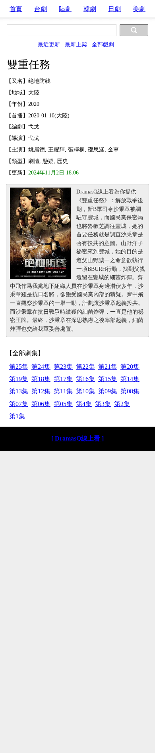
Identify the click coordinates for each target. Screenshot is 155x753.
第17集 (63, 379)
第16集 (85, 379)
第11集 (63, 391)
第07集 (18, 403)
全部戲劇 (103, 44)
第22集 (85, 366)
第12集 (40, 391)
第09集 (107, 391)
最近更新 (49, 44)
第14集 (130, 379)
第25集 (18, 366)
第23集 (63, 366)
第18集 (40, 379)
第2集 (122, 403)
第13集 (18, 391)
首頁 (16, 9)
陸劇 (65, 9)
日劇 (114, 9)
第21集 (107, 366)
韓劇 (89, 9)
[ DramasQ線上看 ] (77, 438)
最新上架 (76, 44)
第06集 (40, 403)
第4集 (84, 403)
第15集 (107, 379)
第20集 (130, 366)
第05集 (63, 403)
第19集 (18, 379)
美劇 (139, 9)
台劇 (40, 9)
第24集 (40, 366)
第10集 (85, 391)
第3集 (103, 403)
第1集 (17, 416)
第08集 (130, 391)
